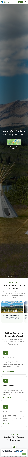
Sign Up (20, 2)
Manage (19, 454)
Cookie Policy (19, 451)
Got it (24, 454)
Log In (14, 2)
